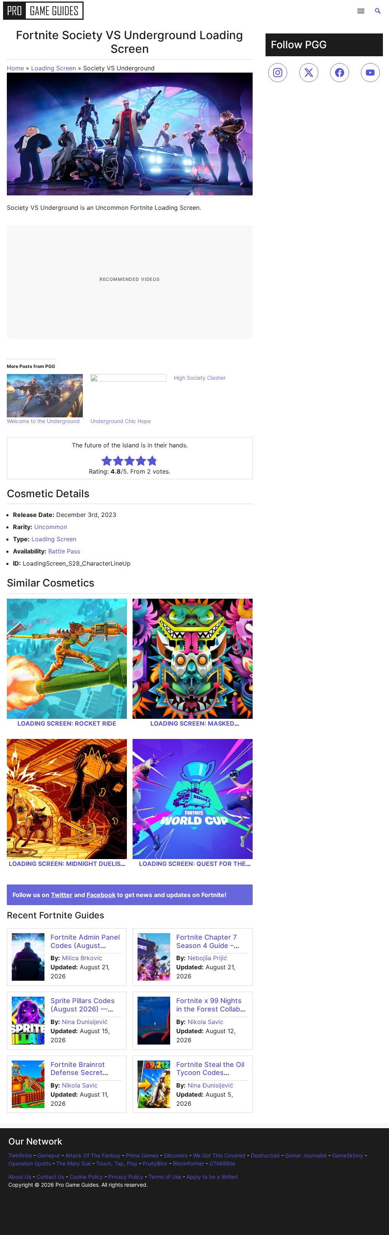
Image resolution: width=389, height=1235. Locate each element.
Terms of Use (165, 1176)
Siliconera (176, 1155)
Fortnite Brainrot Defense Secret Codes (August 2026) (78, 1077)
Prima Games (142, 1155)
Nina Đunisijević (85, 1022)
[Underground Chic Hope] (128, 395)
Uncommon (50, 527)
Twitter (62, 895)
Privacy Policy (125, 1176)
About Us (19, 1176)
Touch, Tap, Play (117, 1163)
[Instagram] (277, 72)
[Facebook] (339, 72)
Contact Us (50, 1176)
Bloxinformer (188, 1163)
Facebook (101, 895)
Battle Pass (64, 551)
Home (15, 68)
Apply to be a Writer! (212, 1176)
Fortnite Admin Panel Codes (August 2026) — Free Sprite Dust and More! (85, 949)
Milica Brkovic (82, 958)
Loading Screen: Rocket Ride (66, 723)
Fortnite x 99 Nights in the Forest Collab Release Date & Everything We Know (210, 1013)
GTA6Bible (222, 1163)
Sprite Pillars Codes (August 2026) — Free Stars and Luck (84, 1009)
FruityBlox (155, 1163)
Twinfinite (20, 1155)
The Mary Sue (73, 1163)
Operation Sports (29, 1163)
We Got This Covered (219, 1155)
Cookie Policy (86, 1176)
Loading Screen (53, 68)
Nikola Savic (205, 1022)
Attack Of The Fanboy (92, 1155)
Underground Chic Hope (120, 421)
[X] (308, 72)
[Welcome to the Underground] (45, 395)
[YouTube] (370, 72)
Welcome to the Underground (43, 421)
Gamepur (48, 1155)
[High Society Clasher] (216, 378)
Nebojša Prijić (207, 958)
